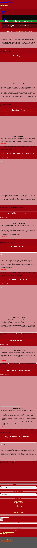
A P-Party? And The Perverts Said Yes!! (18, 153)
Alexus (8, 344)
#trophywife (5, 51)
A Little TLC (4, 13)
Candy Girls (4, 11)
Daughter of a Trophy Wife (18, 26)
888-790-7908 (5, 533)
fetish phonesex (32, 146)
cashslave (15, 333)
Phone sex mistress (15, 208)
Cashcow (1, 48)
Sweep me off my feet (19, 275)
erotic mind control (16, 363)
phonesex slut (15, 207)
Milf (4, 20)
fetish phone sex (27, 239)
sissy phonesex (5, 462)
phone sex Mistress (5, 207)
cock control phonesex (11, 146)
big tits (10, 272)
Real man (10, 275)
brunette (6, 146)
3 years (3, 114)
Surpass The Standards (18, 340)
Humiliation (9, 242)
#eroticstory (2, 149)
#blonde (1, 105)
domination (6, 105)
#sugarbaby (5, 432)
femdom (5, 242)
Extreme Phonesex (14, 239)
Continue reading (4, 45)
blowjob (8, 333)
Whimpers (5, 18)
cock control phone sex (21, 429)
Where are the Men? (18, 247)
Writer (8, 114)
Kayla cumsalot (2, 275)
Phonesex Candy (7, 2)
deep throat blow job (11, 461)
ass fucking (2, 461)
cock (13, 149)
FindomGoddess (20, 48)
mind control (19, 50)
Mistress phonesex (30, 333)
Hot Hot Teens (6, 15)
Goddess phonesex (33, 48)
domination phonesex (6, 48)
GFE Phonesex (19, 333)
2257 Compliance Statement (5, 542)
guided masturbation (25, 272)
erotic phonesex (27, 146)
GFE (10, 51)
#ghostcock (6, 149)
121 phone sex (2, 146)
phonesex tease (2, 334)
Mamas (5, 19)
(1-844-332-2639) (21, 512)
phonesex (30, 50)
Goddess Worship (2, 50)
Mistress (12, 242)
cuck (3, 105)
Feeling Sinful (4, 12)
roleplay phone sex (20, 207)
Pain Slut (15, 242)
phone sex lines (9, 208)
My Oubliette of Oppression (18, 213)
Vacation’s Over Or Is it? (18, 279)
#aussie (1, 51)
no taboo (34, 272)
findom (8, 51)
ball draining (6, 461)
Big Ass (7, 272)
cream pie (16, 146)
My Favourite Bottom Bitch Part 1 (18, 437)
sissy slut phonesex (11, 462)
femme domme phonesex (14, 48)
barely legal (4, 272)
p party (6, 208)
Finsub (25, 48)
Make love (7, 275)
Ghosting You (18, 56)
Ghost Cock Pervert (18, 110)
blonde (3, 239)
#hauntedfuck (10, 149)
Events (3, 21)
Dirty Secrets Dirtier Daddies (18, 370)
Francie (8, 217)
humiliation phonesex (13, 50)
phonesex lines (10, 207)
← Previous (4, 466)
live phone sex (2, 208)
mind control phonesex (24, 50)
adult (1, 239)
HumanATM (8, 50)
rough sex (13, 275)
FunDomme (28, 48)
